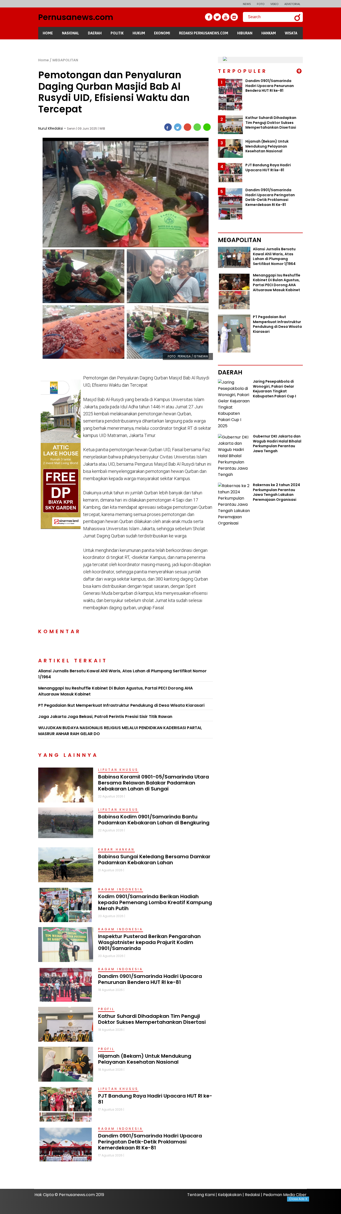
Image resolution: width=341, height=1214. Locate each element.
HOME (48, 33)
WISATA (291, 33)
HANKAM (268, 33)
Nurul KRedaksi (51, 128)
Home (43, 60)
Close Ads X (298, 1199)
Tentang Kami (201, 1195)
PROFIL (106, 1009)
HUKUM (139, 33)
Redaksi (252, 1195)
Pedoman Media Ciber (285, 1195)
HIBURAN (244, 33)
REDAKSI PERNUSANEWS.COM (203, 33)
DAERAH (95, 33)
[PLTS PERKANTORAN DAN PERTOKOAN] (225, 60)
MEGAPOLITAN (65, 60)
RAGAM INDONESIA (120, 889)
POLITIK (117, 33)
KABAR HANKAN (116, 849)
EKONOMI (162, 33)
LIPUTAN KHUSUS (118, 770)
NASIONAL (70, 33)
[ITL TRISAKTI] (61, 382)
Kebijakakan (230, 1195)
